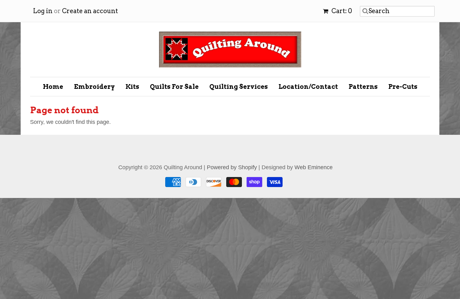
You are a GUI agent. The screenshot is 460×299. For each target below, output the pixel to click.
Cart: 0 (341, 11)
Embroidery (94, 86)
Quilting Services (238, 86)
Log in (43, 11)
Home (53, 86)
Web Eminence (313, 167)
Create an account (90, 11)
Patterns (363, 86)
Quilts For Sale (174, 86)
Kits (132, 86)
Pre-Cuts (402, 86)
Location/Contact (308, 86)
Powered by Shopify (232, 167)
